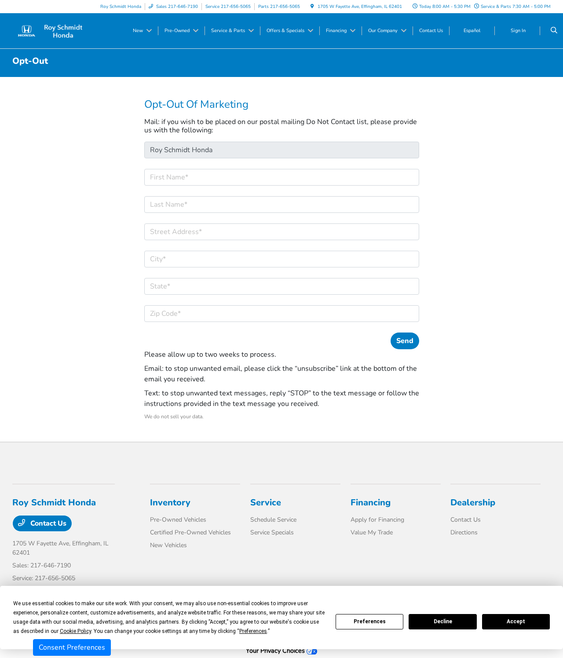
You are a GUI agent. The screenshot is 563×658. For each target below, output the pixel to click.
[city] (281, 259)
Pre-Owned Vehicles (178, 519)
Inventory (170, 502)
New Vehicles (168, 545)
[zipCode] (281, 313)
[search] (554, 31)
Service (265, 502)
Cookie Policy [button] (75, 631)
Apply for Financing (377, 519)
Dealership (472, 502)
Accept (516, 621)
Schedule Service (273, 519)
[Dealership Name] (281, 150)
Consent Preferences (72, 647)
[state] (281, 286)
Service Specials (272, 532)
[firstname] (281, 177)
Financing (371, 502)
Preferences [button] (253, 631)
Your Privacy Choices (276, 650)
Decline (443, 621)
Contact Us (47, 523)
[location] (312, 7)
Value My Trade (372, 532)
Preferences (370, 621)
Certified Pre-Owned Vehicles (190, 532)
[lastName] (281, 204)
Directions (464, 532)
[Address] (281, 231)
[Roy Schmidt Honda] (52, 30)
